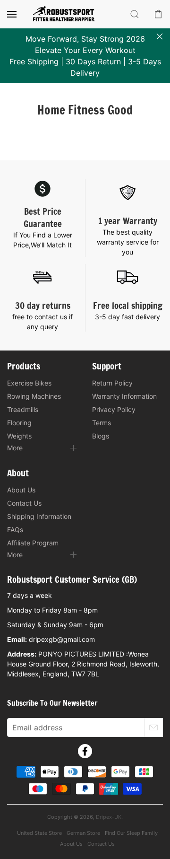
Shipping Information (39, 516)
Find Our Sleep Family (131, 833)
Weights (19, 436)
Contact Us (24, 503)
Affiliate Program (33, 543)
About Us (21, 490)
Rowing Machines (34, 396)
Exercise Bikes (29, 383)
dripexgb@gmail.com (62, 639)
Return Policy (112, 383)
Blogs (100, 436)
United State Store (39, 833)
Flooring (19, 423)
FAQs (15, 530)
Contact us (101, 844)
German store (83, 833)
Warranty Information (124, 396)
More (15, 448)
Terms (101, 423)
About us (71, 844)
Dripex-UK (108, 817)
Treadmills (22, 409)
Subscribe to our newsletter (52, 703)
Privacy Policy (114, 409)
